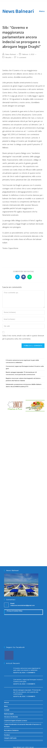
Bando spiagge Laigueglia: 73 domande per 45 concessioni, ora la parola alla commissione (26, 692)
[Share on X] (17, 277)
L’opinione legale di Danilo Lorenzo (15, 720)
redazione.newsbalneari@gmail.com (22, 605)
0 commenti (21, 57)
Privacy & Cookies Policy (14, 611)
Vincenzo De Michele (11, 717)
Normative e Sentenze (11, 730)
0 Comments (31, 672)
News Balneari (18, 11)
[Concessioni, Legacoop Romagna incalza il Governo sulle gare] (8, 682)
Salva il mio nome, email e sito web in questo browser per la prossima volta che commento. (23, 337)
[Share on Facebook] (23, 277)
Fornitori (7, 735)
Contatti (6, 710)
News (6, 706)
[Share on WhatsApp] (29, 277)
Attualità (8, 57)
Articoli (6, 702)
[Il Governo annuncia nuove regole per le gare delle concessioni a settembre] (8, 670)
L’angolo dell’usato (10, 738)
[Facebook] (9, 655)
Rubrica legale (9, 714)
